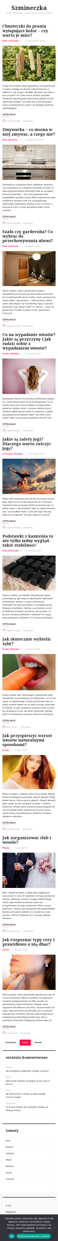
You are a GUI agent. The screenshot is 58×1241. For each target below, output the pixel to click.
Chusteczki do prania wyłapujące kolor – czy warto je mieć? (25, 31)
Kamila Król (12, 1033)
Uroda (5, 353)
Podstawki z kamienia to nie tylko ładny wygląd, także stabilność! (27, 541)
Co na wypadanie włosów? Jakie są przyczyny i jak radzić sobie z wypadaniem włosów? (28, 341)
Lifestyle (13, 40)
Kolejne (38, 1042)
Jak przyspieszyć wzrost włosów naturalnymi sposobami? (27, 740)
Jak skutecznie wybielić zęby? (26, 641)
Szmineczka (29, 8)
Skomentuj (28, 120)
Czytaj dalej (9, 114)
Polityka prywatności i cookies (33, 1236)
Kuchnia (12, 139)
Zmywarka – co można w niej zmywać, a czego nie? (28, 131)
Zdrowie (14, 353)
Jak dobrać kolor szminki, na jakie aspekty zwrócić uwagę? (25, 1095)
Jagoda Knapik (13, 120)
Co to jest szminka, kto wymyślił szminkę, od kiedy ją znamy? (27, 1109)
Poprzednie (10, 1042)
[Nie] (54, 1227)
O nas (8, 1205)
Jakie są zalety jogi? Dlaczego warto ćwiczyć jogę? (26, 444)
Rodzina (9, 1166)
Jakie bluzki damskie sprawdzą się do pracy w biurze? (28, 1082)
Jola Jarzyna (12, 727)
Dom (4, 40)
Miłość (5, 847)
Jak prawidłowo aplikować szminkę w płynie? (27, 1070)
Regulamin (11, 1211)
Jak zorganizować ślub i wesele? (26, 840)
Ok (11, 1236)
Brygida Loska (13, 829)
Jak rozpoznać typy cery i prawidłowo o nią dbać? (28, 942)
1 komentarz (28, 931)
